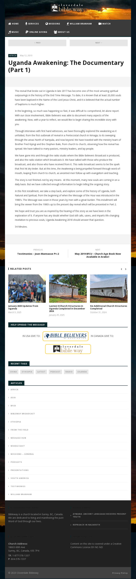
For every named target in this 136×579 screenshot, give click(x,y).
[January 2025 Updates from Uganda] (27, 288)
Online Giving (38, 32)
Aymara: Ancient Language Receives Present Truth (99, 515)
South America (20, 478)
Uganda (82, 371)
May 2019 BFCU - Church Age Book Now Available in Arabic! (98, 253)
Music (15, 32)
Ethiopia (27, 371)
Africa (12, 55)
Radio (69, 371)
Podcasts (16, 462)
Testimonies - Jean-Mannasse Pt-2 (38, 252)
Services (33, 23)
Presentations (20, 470)
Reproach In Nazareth (86, 524)
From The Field (19, 429)
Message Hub (18, 438)
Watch (106, 23)
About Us (63, 32)
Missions (54, 23)
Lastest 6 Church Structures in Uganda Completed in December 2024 (67, 308)
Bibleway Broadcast (23, 413)
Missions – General (22, 454)
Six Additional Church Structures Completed (108, 307)
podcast (55, 371)
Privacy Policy (120, 573)
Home (15, 23)
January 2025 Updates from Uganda (23, 307)
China (13, 371)
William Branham (80, 23)
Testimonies (18, 486)
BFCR (13, 405)
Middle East (18, 446)
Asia (13, 397)
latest (41, 371)
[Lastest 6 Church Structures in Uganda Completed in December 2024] (68, 288)
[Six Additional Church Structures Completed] (109, 288)
